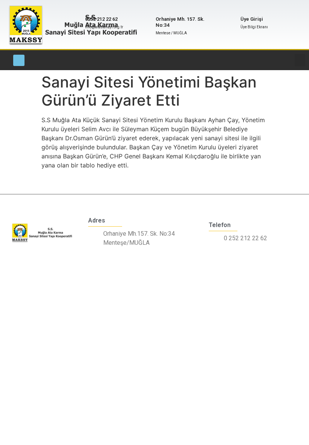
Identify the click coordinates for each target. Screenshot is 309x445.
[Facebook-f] (18, 60)
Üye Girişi (251, 19)
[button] (300, 60)
